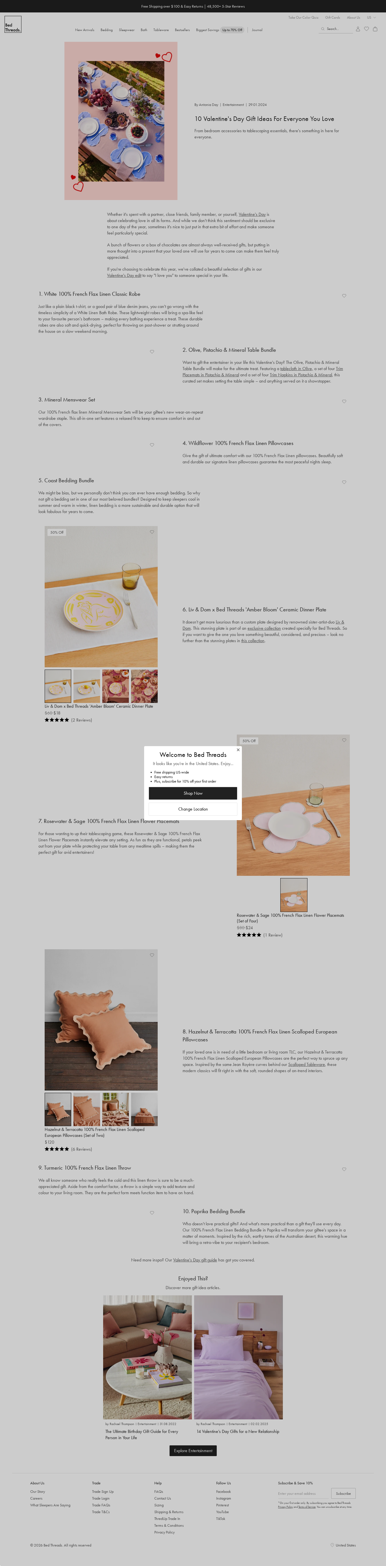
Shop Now (193, 793)
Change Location (193, 809)
